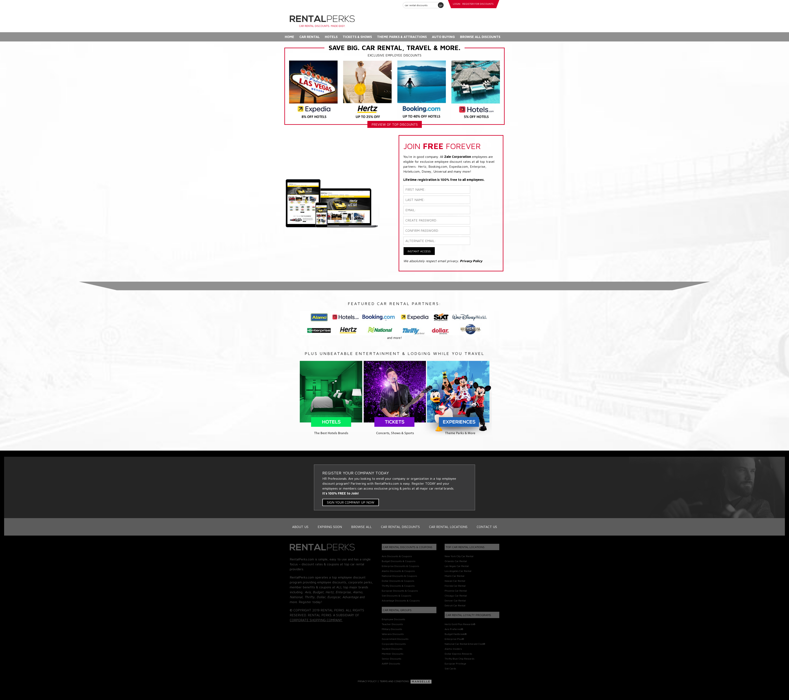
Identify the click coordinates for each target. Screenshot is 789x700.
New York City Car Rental (459, 556)
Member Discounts (392, 653)
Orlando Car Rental (456, 561)
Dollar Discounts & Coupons (398, 580)
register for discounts (478, 3)
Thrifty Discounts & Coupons (398, 585)
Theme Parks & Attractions (402, 37)
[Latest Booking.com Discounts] (421, 90)
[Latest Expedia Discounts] (313, 90)
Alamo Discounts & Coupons (398, 571)
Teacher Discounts (392, 624)
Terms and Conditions (394, 681)
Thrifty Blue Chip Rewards (459, 658)
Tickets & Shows (357, 37)
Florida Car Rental (455, 585)
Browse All (361, 527)
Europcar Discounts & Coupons (400, 590)
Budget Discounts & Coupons (398, 561)
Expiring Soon (330, 527)
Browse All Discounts (480, 37)
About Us (300, 527)
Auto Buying (443, 37)
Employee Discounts (393, 619)
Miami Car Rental (454, 575)
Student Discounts (392, 648)
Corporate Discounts (394, 643)
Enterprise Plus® (454, 638)
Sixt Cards (450, 668)
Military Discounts (392, 629)
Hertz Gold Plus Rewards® (460, 624)
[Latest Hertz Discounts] (367, 90)
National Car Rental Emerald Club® (465, 643)
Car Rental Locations (448, 527)
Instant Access (419, 251)
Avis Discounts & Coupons (397, 556)
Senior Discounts (391, 658)
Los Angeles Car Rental (458, 571)
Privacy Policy (367, 681)
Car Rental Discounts (400, 527)
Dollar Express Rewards (458, 653)
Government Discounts (395, 638)
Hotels (331, 37)
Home (289, 37)
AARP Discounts (391, 663)
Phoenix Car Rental (456, 590)
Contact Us (487, 527)
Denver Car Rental (455, 600)
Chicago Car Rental (456, 595)
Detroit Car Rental (455, 605)
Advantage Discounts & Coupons (401, 600)
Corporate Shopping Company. (316, 620)
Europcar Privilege (455, 663)
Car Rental (309, 37)
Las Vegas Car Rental (457, 566)
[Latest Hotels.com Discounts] (475, 90)
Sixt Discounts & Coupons (396, 595)
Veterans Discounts (393, 634)
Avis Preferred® (454, 629)
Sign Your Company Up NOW (350, 502)
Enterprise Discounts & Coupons (400, 566)
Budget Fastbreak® (456, 634)
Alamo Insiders (453, 648)
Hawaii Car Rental (455, 580)
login (456, 3)
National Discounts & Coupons (399, 575)
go (440, 5)
